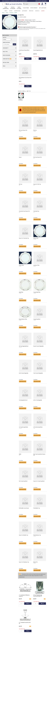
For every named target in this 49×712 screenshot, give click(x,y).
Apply (14, 44)
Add (28, 58)
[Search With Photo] (39, 4)
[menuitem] (5, 8)
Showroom (31, 10)
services (10, 10)
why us (6, 10)
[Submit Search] (24, 4)
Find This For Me (23, 138)
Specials (42, 10)
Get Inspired (24, 10)
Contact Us (37, 10)
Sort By (4, 37)
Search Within (6, 42)
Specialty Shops (17, 10)
